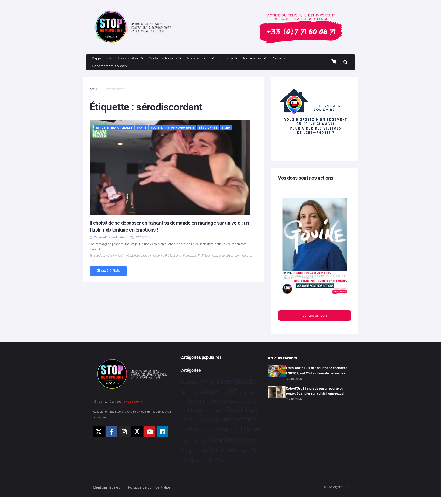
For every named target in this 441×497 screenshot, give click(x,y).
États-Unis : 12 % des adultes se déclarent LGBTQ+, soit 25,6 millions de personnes (316, 370)
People (223, 429)
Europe (195, 410)
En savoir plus (108, 271)
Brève (183, 401)
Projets (186, 440)
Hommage (207, 420)
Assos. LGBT (220, 391)
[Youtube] (149, 431)
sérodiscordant (231, 255)
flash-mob (123, 255)
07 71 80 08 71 (134, 401)
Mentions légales (106, 487)
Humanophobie (237, 419)
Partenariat (207, 430)
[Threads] (137, 431)
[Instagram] (124, 431)
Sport (252, 440)
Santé (141, 127)
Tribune (246, 451)
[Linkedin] (162, 431)
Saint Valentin (213, 255)
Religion (201, 440)
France (189, 419)
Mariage (135, 255)
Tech (237, 451)
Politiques (246, 429)
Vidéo (225, 127)
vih (250, 255)
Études (228, 461)
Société (157, 127)
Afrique (186, 392)
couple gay (100, 255)
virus (92, 260)
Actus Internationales (114, 127)
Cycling (112, 255)
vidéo (244, 255)
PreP (201, 255)
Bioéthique (249, 392)
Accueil (94, 89)
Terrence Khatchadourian (109, 237)
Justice (189, 429)
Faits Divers (241, 409)
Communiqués (204, 401)
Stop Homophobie (180, 127)
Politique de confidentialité (149, 487)
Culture (227, 401)
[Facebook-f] (111, 431)
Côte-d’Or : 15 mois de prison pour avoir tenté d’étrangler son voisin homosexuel (315, 391)
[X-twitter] (99, 431)
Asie (197, 392)
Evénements (215, 410)
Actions (189, 382)
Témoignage (208, 127)
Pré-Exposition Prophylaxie (181, 255)
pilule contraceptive (152, 255)
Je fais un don (314, 315)
